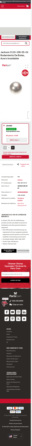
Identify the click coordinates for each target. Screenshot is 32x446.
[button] (26, 66)
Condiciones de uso (15, 420)
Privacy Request (15, 429)
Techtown (9, 364)
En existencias (11, 129)
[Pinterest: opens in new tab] (12, 319)
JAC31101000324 (23, 192)
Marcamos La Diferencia (13, 356)
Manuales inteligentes (12, 386)
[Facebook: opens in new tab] (7, 312)
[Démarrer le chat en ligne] (5, 302)
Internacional (10, 367)
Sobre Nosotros (10, 350)
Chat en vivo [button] (17, 305)
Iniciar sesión (21, 6)
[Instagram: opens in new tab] (18, 312)
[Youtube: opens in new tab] (12, 312)
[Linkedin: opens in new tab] (24, 312)
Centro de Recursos (12, 358)
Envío (8, 334)
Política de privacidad (15, 423)
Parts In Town (10, 379)
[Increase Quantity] (13, 147)
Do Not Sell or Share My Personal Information (15, 426)
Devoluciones (10, 339)
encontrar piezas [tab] (8, 37)
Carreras (8, 353)
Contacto (9, 331)
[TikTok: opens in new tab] (7, 319)
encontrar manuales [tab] (23, 37)
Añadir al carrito (15, 157)
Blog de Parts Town (12, 361)
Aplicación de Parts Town (14, 376)
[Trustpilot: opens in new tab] (24, 319)
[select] (15, 436)
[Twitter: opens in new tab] (18, 319)
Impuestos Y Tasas (11, 337)
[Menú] (2, 6)
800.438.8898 (17, 301)
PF (7, 342)
